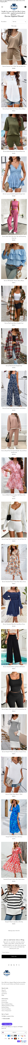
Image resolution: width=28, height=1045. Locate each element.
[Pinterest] (16, 965)
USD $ (14, 1032)
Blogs (3, 995)
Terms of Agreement (6, 1010)
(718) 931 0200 (6, 1018)
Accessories (4, 993)
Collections (4, 991)
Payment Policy (5, 1007)
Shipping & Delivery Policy (8, 1005)
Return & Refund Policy (7, 1004)
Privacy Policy (5, 1002)
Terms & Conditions (6, 1009)
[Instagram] (11, 965)
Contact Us (4, 1000)
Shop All (4, 990)
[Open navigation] (2, 7)
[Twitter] (14, 965)
